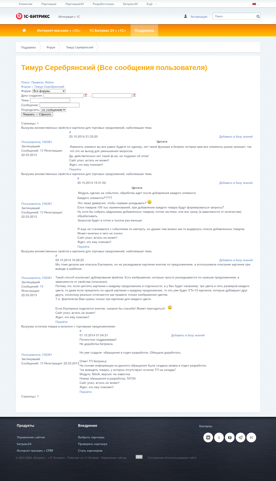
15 (41, 150)
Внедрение (87, 425)
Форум (51, 47)
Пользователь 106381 (36, 142)
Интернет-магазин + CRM (35, 450)
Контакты (205, 426)
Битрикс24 (130, 4)
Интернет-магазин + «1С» (59, 30)
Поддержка (144, 30)
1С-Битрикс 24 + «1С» (107, 30)
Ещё (150, 4)
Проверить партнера (92, 443)
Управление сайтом (31, 437)
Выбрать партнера (91, 437)
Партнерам (48, 4)
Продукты (25, 425)
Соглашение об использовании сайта (172, 458)
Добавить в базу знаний (236, 136)
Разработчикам (103, 4)
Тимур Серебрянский (79, 47)
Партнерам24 (75, 4)
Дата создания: (32, 95)
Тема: (25, 100)
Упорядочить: (30, 109)
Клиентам (25, 4)
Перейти (75, 169)
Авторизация (199, 16)
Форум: (26, 91)
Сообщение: (30, 105)
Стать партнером (90, 450)
